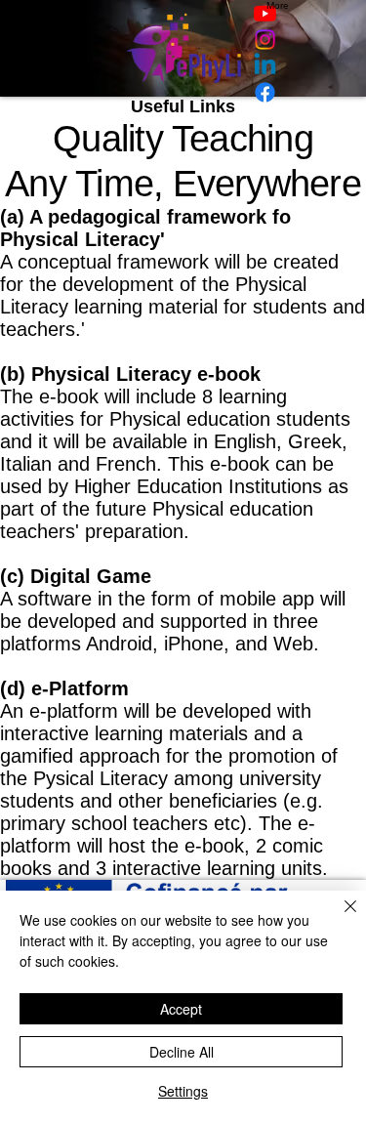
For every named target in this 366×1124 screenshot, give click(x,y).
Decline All (181, 1052)
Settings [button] (183, 1091)
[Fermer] (338, 918)
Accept (181, 1009)
